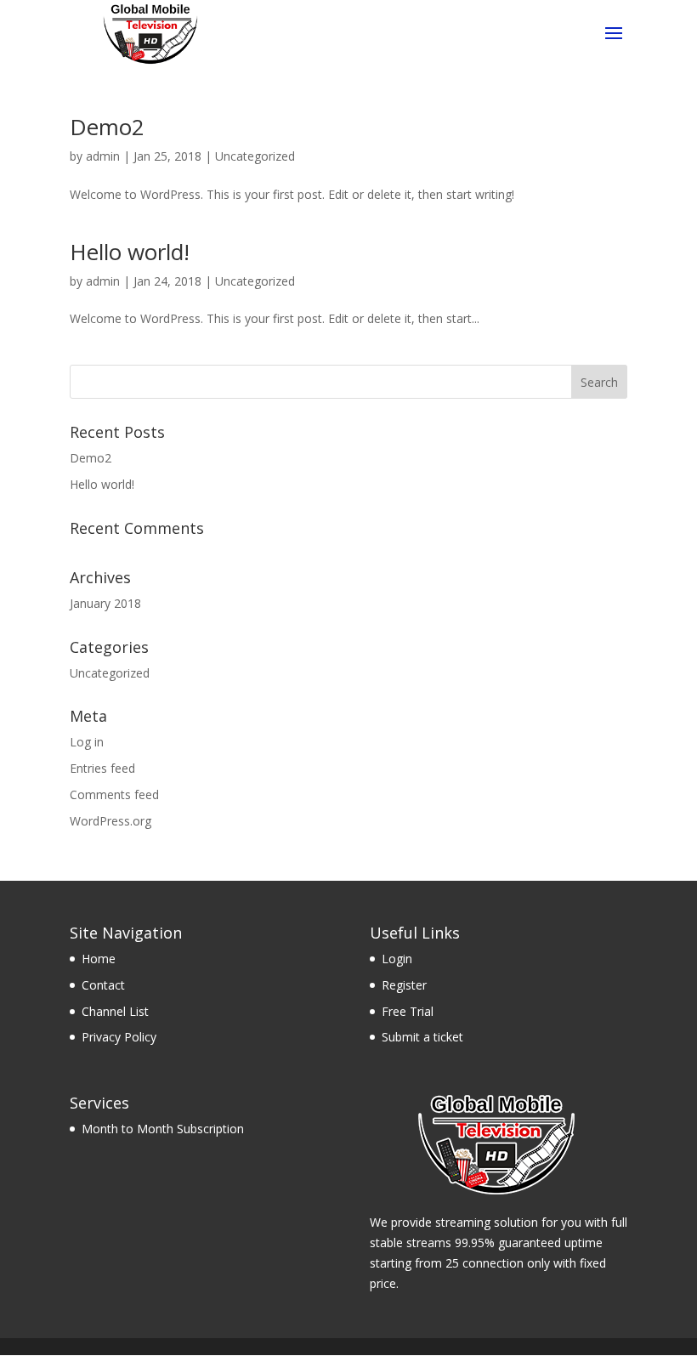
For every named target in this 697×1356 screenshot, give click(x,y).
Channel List (115, 1011)
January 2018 (105, 603)
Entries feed (102, 768)
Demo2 (107, 126)
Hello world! (130, 251)
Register (404, 985)
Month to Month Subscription (163, 1129)
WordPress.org (110, 821)
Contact (103, 985)
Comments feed (114, 794)
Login (397, 958)
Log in (87, 742)
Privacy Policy (119, 1037)
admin (103, 156)
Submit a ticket (422, 1037)
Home (99, 958)
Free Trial (408, 1011)
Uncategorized (255, 156)
